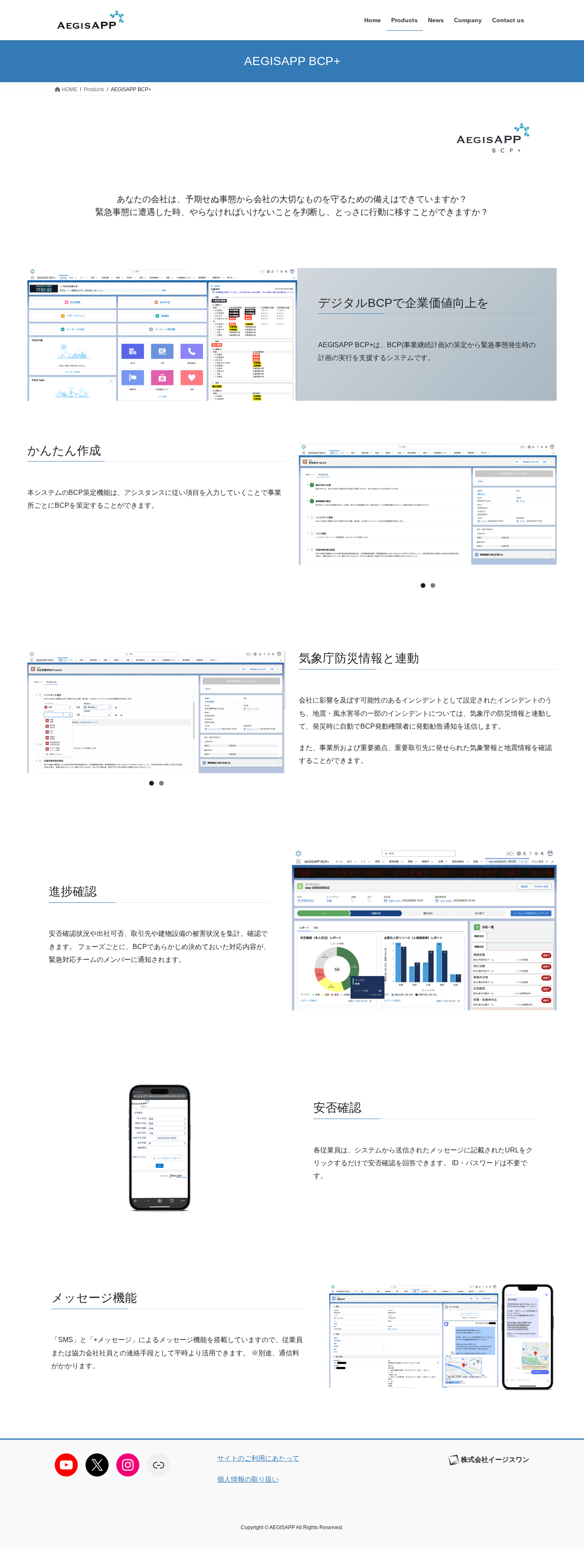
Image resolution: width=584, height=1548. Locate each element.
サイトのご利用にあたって (258, 1458)
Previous (309, 509)
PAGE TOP (562, 1494)
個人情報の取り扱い (248, 1479)
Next (546, 509)
